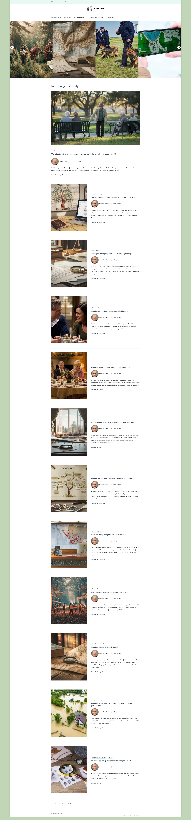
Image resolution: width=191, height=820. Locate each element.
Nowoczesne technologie (96, 17)
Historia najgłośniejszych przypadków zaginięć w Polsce (112, 761)
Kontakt (67, 2)
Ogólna (110, 757)
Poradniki (111, 17)
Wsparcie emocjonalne (97, 364)
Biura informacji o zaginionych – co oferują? (107, 535)
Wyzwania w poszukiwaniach (99, 418)
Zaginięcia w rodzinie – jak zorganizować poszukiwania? (112, 478)
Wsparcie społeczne (96, 307)
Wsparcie (67, 17)
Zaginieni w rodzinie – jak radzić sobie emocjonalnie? (111, 367)
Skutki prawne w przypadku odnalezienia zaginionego (111, 254)
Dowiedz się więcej (57, 175)
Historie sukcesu (79, 17)
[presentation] (12, 47)
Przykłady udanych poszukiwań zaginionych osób (109, 592)
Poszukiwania (55, 17)
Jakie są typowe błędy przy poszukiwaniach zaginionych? (112, 422)
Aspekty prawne (96, 250)
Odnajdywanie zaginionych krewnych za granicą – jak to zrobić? (115, 197)
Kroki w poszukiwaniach (98, 475)
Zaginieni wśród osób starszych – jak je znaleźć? (83, 154)
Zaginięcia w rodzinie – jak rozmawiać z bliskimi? (109, 311)
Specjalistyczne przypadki (58, 150)
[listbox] (95, 52)
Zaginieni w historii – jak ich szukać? (105, 647)
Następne (68, 803)
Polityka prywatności (56, 2)
